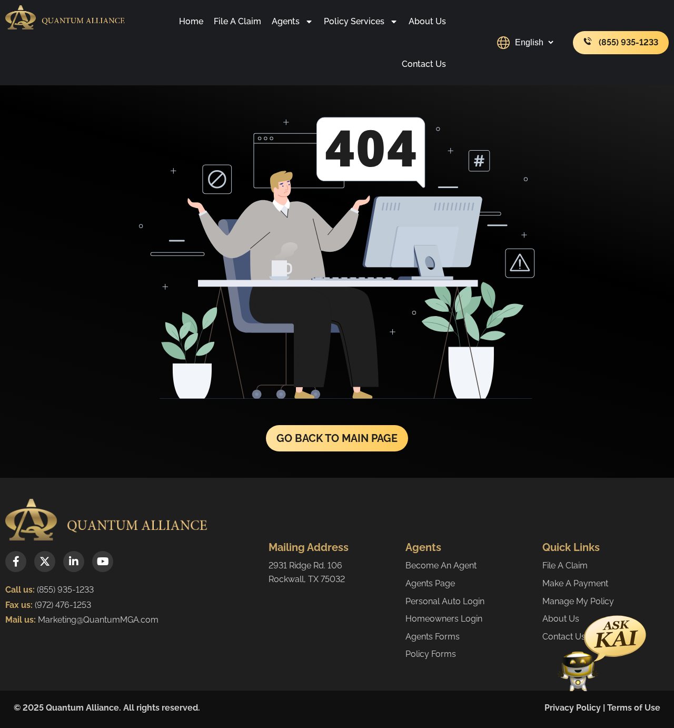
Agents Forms (432, 637)
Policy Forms (430, 654)
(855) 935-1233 (65, 590)
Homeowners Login (443, 619)
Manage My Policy (578, 601)
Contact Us (424, 64)
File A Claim (237, 21)
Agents (286, 21)
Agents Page (430, 583)
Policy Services (354, 21)
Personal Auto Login (444, 601)
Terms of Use (633, 708)
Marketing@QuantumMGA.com (98, 620)
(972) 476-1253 (62, 605)
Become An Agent (441, 565)
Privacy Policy (572, 708)
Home (191, 21)
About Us (427, 21)
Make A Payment (575, 583)
